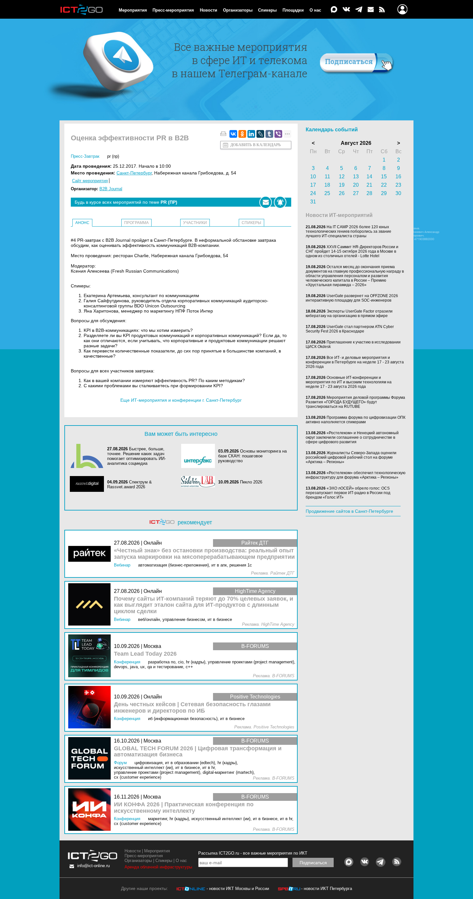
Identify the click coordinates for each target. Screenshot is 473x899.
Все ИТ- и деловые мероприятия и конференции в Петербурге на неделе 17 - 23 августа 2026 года (355, 362)
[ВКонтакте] (233, 134)
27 (356, 193)
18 (327, 185)
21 (369, 185)
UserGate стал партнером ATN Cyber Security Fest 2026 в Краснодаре (350, 328)
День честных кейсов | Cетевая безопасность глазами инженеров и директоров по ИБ (192, 707)
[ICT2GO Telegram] (359, 10)
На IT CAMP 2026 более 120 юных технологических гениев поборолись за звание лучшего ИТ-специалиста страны (348, 231)
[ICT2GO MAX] (334, 10)
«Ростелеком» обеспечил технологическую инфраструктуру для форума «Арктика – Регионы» (355, 475)
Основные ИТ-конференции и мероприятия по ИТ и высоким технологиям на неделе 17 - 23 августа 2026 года (349, 382)
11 (327, 176)
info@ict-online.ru (93, 865)
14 (369, 176)
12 (342, 176)
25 (327, 193)
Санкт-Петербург (134, 172)
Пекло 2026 (251, 482)
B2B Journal (110, 188)
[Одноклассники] (242, 134)
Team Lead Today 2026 (145, 654)
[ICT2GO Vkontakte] (346, 10)
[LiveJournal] (260, 134)
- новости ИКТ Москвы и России (238, 888)
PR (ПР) (113, 156)
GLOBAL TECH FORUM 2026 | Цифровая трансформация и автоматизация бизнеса (198, 751)
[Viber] (278, 134)
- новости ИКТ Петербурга (326, 888)
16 (398, 176)
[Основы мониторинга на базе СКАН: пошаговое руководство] (199, 456)
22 (384, 185)
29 (384, 193)
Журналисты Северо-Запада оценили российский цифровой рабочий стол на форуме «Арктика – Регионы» (351, 457)
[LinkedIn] (251, 134)
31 (313, 201)
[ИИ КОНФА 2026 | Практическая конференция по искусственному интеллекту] (91, 810)
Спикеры (267, 10)
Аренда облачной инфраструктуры (158, 867)
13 (356, 176)
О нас (315, 10)
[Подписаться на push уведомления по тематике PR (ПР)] (280, 202)
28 (369, 193)
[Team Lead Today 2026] (91, 656)
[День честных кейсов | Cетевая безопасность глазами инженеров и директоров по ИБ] (91, 707)
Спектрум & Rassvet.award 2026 (129, 484)
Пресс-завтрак (85, 156)
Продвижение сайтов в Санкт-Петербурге (349, 511)
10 (313, 176)
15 (384, 176)
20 (356, 185)
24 (313, 193)
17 (313, 185)
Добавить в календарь (255, 145)
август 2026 (356, 143)
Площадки (293, 10)
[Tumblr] (269, 134)
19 (342, 185)
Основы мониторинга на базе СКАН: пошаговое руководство (252, 456)
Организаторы (238, 10)
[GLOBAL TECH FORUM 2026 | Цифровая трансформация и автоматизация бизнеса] (91, 759)
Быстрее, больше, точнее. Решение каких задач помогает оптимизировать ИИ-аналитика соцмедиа (136, 456)
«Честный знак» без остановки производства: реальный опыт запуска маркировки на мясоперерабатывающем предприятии (204, 554)
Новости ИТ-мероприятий (339, 215)
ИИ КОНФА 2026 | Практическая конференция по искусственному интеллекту (184, 807)
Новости (208, 10)
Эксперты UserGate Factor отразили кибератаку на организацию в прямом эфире (349, 313)
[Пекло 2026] (199, 482)
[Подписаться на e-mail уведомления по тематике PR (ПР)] (265, 202)
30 (398, 193)
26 (342, 193)
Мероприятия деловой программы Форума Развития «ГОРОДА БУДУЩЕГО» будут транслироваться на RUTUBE (355, 402)
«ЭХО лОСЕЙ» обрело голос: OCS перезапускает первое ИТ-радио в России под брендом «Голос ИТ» (348, 493)
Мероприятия (133, 10)
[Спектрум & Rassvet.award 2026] (88, 484)
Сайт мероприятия (90, 180)
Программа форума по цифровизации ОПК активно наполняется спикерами (355, 419)
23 (398, 185)
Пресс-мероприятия (173, 10)
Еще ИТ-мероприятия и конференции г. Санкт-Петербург (181, 400)
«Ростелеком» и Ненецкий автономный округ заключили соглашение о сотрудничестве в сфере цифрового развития (352, 437)
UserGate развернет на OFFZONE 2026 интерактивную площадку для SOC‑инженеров (352, 298)
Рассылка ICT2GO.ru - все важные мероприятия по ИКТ (252, 853)
